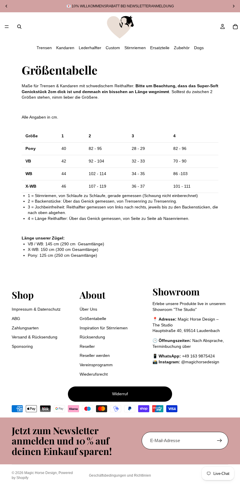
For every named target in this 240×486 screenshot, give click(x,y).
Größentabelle (93, 318)
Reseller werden (95, 355)
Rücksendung (92, 337)
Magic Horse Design (40, 473)
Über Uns (88, 309)
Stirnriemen (135, 47)
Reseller (87, 346)
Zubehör (182, 47)
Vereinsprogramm (96, 364)
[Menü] (6, 26)
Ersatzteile (159, 47)
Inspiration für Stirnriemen (104, 328)
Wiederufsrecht (94, 374)
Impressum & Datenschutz (36, 309)
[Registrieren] (219, 440)
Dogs (199, 47)
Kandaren (65, 47)
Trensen (44, 47)
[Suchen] (19, 26)
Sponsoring (22, 346)
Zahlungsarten (25, 328)
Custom (113, 47)
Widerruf (120, 393)
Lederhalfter (90, 47)
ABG (16, 318)
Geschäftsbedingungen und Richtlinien (120, 475)
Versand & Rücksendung (34, 337)
